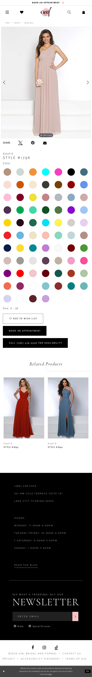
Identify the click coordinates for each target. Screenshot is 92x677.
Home (8, 23)
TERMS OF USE (76, 658)
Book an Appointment (25, 331)
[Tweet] (20, 143)
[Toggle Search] (69, 12)
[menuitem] (46, 2)
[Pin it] (32, 143)
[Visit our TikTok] (56, 647)
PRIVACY (9, 658)
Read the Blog (26, 565)
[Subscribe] (75, 616)
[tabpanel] (46, 82)
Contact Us (71, 653)
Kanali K (17, 23)
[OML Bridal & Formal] (46, 12)
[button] (7, 12)
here (50, 674)
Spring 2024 (29, 23)
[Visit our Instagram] (44, 648)
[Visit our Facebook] (33, 648)
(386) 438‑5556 (25, 486)
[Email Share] (45, 143)
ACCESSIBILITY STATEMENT (40, 658)
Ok (87, 671)
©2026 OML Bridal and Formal (32, 653)
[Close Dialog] (3, 671)
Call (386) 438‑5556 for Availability (35, 343)
